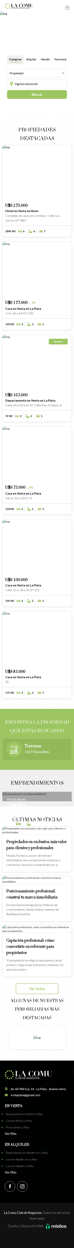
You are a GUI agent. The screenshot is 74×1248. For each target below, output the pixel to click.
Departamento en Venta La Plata (24, 1114)
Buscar (37, 94)
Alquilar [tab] (31, 59)
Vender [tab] (45, 59)
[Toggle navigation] (67, 7)
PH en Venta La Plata (17, 1127)
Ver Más (11, 1134)
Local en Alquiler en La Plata (21, 1159)
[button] (53, 195)
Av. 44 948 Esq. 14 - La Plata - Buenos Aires (38, 1089)
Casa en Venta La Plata (19, 1120)
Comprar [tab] (15, 59)
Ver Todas (37, 989)
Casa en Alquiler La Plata (20, 1166)
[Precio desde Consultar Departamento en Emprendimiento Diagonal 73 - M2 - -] (37, 794)
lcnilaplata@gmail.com (25, 1095)
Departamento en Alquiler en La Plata (27, 1152)
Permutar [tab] (60, 59)
